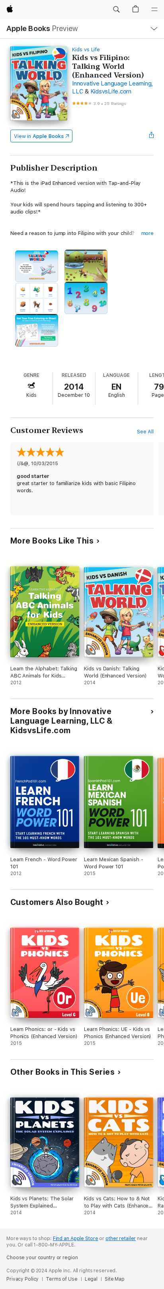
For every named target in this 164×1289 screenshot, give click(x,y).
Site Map (115, 1279)
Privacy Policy (22, 1279)
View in (39, 136)
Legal (91, 1279)
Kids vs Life (86, 49)
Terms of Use (62, 1279)
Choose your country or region (42, 1257)
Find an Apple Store (75, 1238)
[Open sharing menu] (151, 136)
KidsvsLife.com (111, 91)
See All (145, 432)
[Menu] (154, 9)
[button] (116, 9)
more (147, 233)
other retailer (120, 1238)
